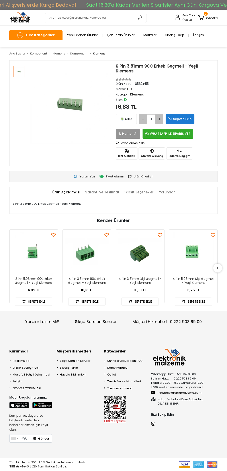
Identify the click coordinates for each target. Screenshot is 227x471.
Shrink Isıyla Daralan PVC (125, 361)
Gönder (43, 438)
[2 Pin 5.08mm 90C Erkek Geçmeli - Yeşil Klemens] (34, 254)
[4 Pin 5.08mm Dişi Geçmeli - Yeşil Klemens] (193, 254)
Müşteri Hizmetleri (167, 321)
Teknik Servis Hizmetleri (124, 381)
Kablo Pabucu (117, 368)
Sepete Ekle (182, 119)
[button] (208, 17)
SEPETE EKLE (36, 301)
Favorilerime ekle (132, 143)
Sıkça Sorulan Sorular (96, 321)
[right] (218, 268)
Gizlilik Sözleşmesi (26, 368)
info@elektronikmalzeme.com (180, 393)
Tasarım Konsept (119, 388)
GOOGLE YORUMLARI (27, 388)
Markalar (150, 35)
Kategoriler (115, 351)
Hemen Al (129, 133)
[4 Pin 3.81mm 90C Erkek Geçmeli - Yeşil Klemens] (87, 254)
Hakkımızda (21, 361)
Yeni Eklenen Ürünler (82, 35)
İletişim (198, 35)
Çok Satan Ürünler (121, 35)
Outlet (111, 374)
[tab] (66, 192)
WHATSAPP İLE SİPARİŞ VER (170, 133)
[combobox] (15, 438)
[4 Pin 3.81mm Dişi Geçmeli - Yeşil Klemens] (140, 254)
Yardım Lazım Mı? (42, 321)
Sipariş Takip (174, 35)
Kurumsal (18, 351)
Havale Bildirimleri (73, 374)
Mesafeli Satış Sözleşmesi (31, 374)
